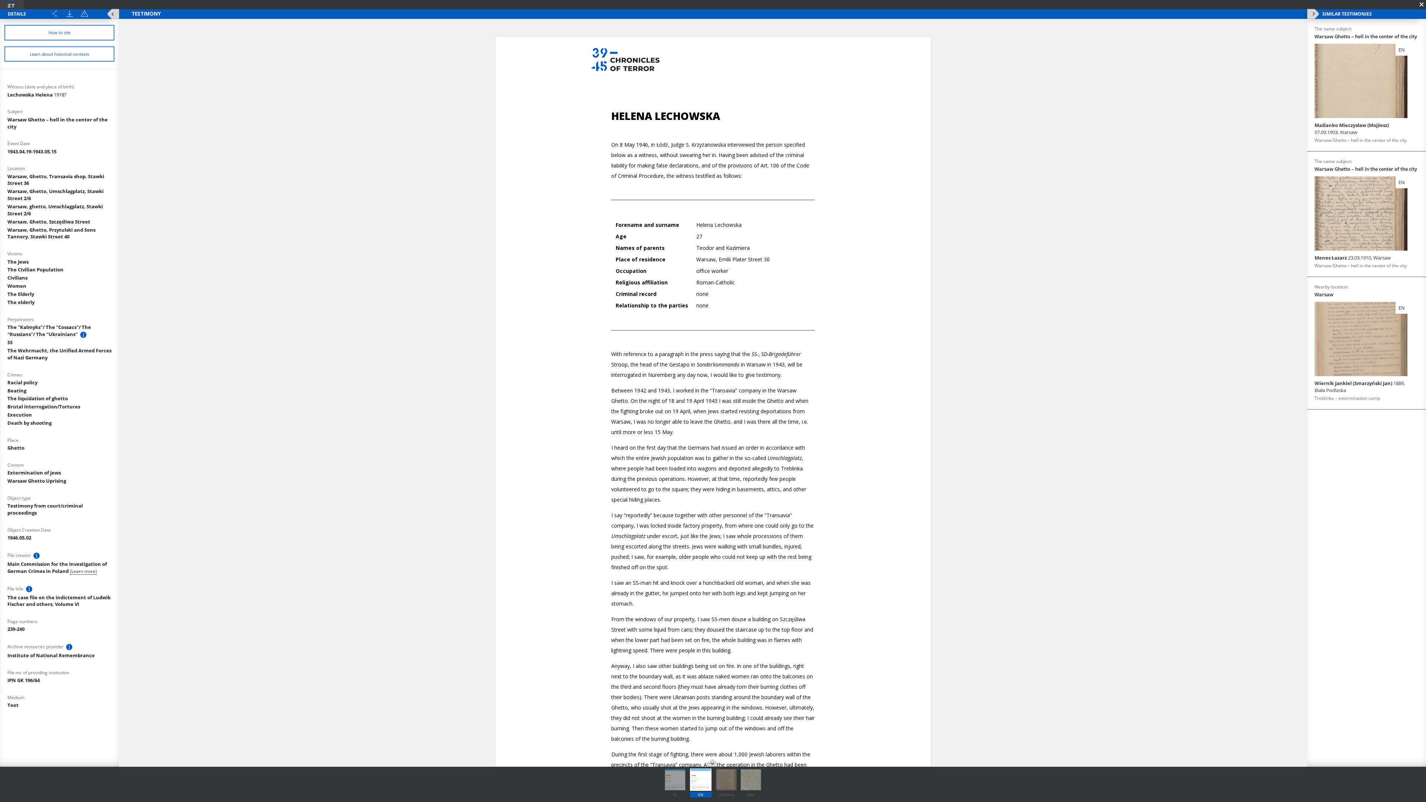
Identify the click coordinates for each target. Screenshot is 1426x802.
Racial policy (22, 382)
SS (10, 342)
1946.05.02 (19, 537)
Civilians (17, 277)
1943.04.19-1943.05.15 (31, 151)
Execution (19, 414)
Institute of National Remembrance (51, 655)
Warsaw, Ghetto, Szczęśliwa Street (48, 221)
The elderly (21, 302)
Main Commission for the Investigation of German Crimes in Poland (57, 567)
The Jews (18, 261)
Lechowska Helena (36, 94)
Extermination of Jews (34, 472)
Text (13, 705)
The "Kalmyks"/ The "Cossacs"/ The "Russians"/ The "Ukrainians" (49, 331)
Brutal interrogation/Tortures (43, 406)
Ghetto (16, 447)
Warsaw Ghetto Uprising (36, 480)
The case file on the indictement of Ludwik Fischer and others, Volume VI (59, 601)
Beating (16, 390)
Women (16, 286)
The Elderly (20, 294)
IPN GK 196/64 (23, 680)
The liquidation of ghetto (37, 398)
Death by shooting (29, 423)
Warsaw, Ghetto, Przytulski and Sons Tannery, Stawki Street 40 (51, 233)
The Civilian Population (35, 269)
